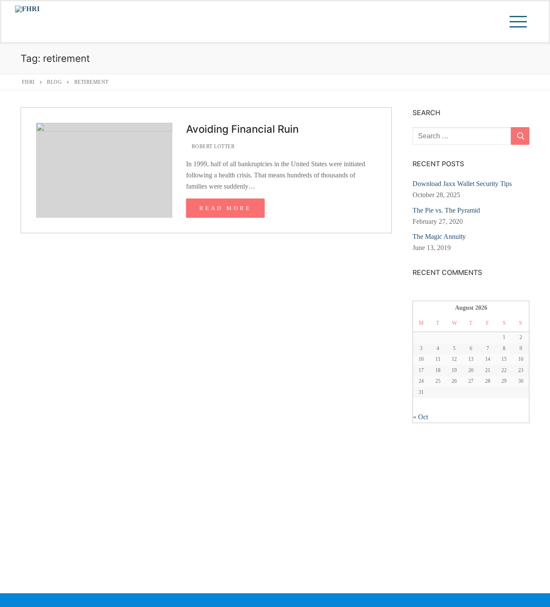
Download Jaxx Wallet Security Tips (462, 183)
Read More (225, 208)
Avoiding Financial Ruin (242, 129)
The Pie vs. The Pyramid (446, 210)
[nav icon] (516, 22)
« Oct (420, 417)
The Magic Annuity (439, 236)
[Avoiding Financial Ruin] (104, 170)
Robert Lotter (212, 146)
